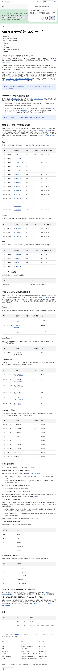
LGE (45, 604)
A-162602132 (17, 228)
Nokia (3, 605)
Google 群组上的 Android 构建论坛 (29, 656)
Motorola (49, 604)
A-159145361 (17, 202)
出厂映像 (4, 653)
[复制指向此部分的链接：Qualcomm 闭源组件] (17, 410)
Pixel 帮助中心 (42, 646)
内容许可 (17, 634)
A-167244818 (17, 186)
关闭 (44, 18)
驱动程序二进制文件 (6, 656)
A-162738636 (17, 190)
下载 (3, 649)
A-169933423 (17, 266)
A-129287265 (17, 206)
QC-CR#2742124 (18, 399)
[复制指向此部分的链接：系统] (6, 242)
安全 (11, 26)
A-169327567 (17, 258)
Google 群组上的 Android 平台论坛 (29, 653)
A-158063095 (17, 262)
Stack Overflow (43, 656)
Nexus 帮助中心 (43, 649)
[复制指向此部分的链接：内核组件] (9, 307)
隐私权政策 (25, 664)
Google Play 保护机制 (37, 99)
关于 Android (5, 664)
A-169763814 (17, 174)
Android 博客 (24, 649)
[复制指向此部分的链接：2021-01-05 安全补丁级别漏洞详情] (31, 292)
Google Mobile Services (45, 653)
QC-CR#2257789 (18, 376)
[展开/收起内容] (8, 36)
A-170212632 (17, 170)
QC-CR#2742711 (18, 404)
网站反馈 (31, 664)
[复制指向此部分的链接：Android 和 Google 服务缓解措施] (30, 96)
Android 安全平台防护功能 (12, 81)
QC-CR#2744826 (18, 381)
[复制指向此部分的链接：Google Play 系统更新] (18, 272)
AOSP (3, 26)
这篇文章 (36, 496)
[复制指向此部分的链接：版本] (6, 612)
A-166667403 (17, 198)
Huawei (40, 604)
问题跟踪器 (42, 658)
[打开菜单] (2, 2)
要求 (3, 646)
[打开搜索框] (37, 2)
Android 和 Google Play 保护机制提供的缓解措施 (19, 79)
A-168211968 (17, 182)
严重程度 (47, 130)
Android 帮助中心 (43, 644)
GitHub (3, 658)
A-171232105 (17, 210)
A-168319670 (17, 178)
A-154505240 (17, 162)
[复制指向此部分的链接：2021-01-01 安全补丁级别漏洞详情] (31, 125)
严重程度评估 (38, 74)
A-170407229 (17, 158)
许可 (20, 664)
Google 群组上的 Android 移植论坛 (29, 658)
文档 (3, 6)
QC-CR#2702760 (18, 386)
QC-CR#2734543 (18, 393)
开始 (52, 18)
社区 (11, 664)
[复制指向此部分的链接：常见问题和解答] (16, 464)
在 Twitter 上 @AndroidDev (27, 646)
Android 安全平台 (15, 99)
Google (35, 604)
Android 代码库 (5, 644)
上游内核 (16, 321)
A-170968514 (17, 154)
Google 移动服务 (24, 110)
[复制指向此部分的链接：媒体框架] (9, 215)
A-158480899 (17, 194)
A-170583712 (17, 236)
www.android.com (43, 651)
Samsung (8, 605)
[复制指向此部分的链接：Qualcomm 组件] (14, 360)
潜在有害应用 (50, 108)
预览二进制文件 (5, 651)
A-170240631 (17, 232)
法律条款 (15, 664)
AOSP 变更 (16, 19)
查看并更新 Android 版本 (33, 473)
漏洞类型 (41, 130)
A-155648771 (17, 166)
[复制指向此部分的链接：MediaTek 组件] (13, 338)
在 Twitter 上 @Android (26, 644)
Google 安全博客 (25, 651)
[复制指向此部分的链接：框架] (6, 142)
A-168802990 (17, 254)
